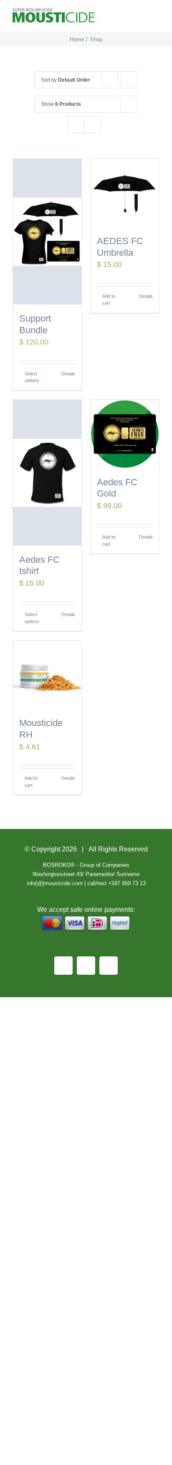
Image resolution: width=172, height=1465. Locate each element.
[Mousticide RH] (47, 675)
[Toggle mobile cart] (141, 19)
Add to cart (108, 300)
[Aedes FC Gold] (125, 434)
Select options (32, 377)
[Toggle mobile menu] (156, 19)
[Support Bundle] (47, 231)
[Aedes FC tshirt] (47, 473)
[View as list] (93, 125)
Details (68, 373)
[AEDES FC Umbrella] (125, 193)
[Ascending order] (129, 79)
